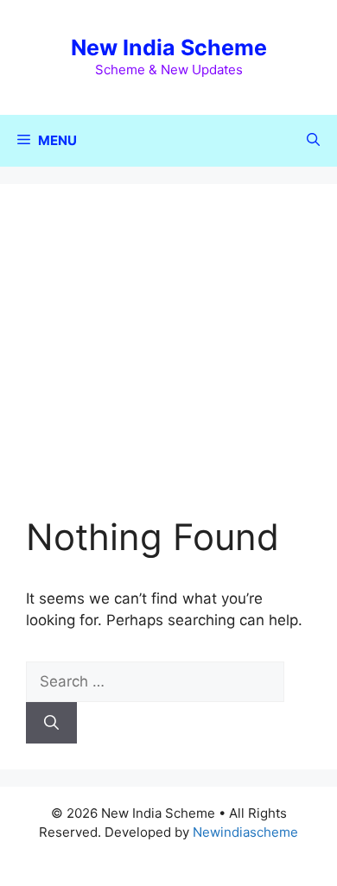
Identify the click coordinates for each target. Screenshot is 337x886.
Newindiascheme (245, 832)
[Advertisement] (168, 362)
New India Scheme (169, 47)
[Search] (51, 723)
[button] (313, 141)
